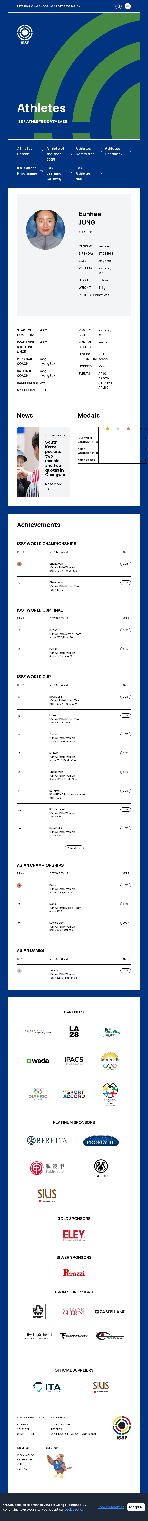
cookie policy (74, 1509)
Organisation (26, 1454)
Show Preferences (111, 1507)
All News (22, 1424)
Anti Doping (24, 1459)
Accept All (136, 1507)
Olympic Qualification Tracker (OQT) (74, 1434)
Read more (53, 484)
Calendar (23, 1429)
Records (56, 1429)
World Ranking (60, 1424)
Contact (23, 1468)
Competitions (25, 1434)
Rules (20, 1464)
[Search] (118, 6)
